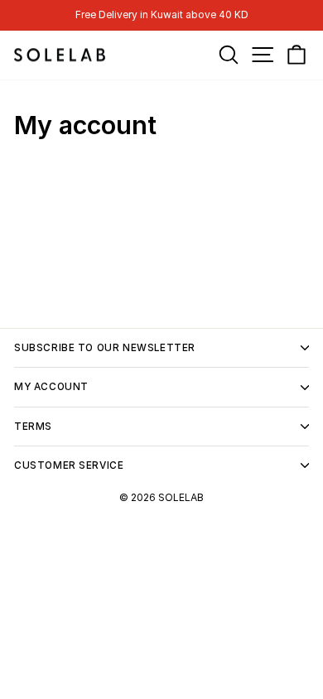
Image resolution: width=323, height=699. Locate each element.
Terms (33, 426)
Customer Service (68, 465)
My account (51, 387)
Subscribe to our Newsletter (104, 348)
